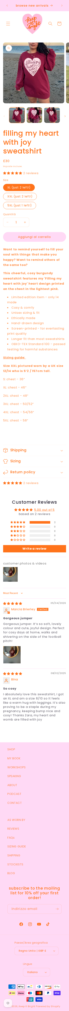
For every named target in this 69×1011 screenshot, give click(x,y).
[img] (12, 603)
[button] (8, 23)
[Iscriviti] (57, 909)
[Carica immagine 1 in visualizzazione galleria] (17, 115)
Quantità (9, 214)
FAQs (11, 838)
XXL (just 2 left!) (20, 196)
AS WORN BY (16, 820)
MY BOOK (14, 758)
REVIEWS (13, 829)
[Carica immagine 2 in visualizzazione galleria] (34, 115)
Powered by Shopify (48, 1006)
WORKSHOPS (16, 767)
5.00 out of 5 (44, 510)
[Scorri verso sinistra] (4, 116)
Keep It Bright (27, 1006)
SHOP (11, 749)
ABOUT (12, 785)
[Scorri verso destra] (65, 116)
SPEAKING (14, 776)
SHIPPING (13, 855)
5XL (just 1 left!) (19, 205)
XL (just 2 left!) (19, 187)
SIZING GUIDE (16, 846)
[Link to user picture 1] (12, 655)
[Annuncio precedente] (7, 6)
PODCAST (14, 794)
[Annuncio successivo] (62, 6)
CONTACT (14, 803)
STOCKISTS (15, 864)
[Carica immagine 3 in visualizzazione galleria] (52, 115)
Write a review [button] (34, 549)
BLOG (11, 873)
